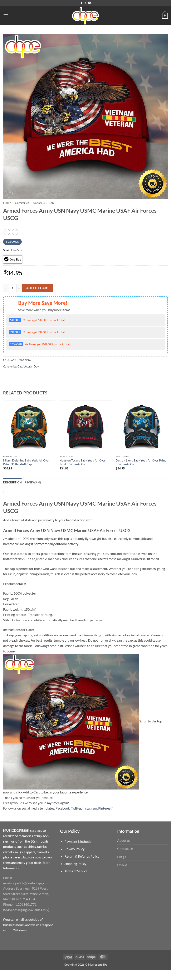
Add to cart (37, 288)
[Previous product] (15, 232)
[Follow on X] (85, 3)
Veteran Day (31, 366)
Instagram (89, 808)
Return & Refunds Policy (81, 856)
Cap (51, 203)
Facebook (63, 808)
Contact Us (125, 848)
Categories (22, 203)
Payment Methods (77, 841)
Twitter (76, 808)
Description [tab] (12, 482)
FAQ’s (121, 857)
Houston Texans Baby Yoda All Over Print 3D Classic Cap (82, 462)
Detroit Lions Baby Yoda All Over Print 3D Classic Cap (141, 462)
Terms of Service (75, 871)
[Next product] (7, 232)
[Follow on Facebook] (81, 3)
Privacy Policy (74, 849)
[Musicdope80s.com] (85, 15)
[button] (5, 16)
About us (123, 840)
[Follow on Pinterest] (89, 3)
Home (7, 203)
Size (6, 250)
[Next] (168, 439)
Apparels (39, 203)
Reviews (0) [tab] (33, 482)
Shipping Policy (75, 864)
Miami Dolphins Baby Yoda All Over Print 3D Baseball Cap (26, 462)
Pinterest (105, 808)
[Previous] (3, 439)
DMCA (122, 865)
